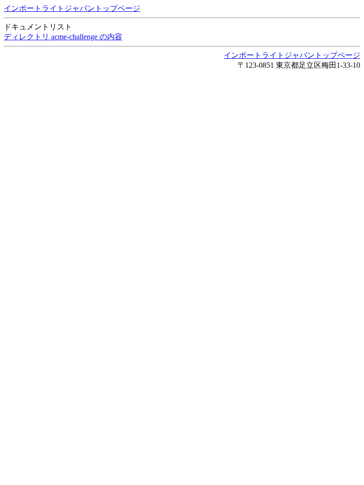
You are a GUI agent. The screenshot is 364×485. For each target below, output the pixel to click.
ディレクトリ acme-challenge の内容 (63, 37)
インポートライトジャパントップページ (72, 8)
